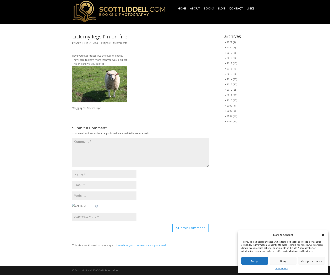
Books (209, 8)
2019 (231, 52)
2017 (232, 63)
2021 (231, 42)
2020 (231, 47)
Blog (221, 8)
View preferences (311, 261)
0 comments (120, 42)
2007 (232, 116)
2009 (232, 105)
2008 (232, 110)
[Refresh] (97, 205)
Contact (236, 8)
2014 (232, 79)
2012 (232, 89)
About (195, 8)
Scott (78, 42)
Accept (255, 261)
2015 (231, 73)
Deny (283, 261)
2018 (231, 58)
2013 (232, 84)
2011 (232, 95)
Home (182, 8)
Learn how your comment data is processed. (141, 245)
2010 (232, 100)
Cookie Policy (281, 268)
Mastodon (111, 270)
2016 (232, 68)
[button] (323, 235)
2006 (232, 121)
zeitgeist (106, 42)
